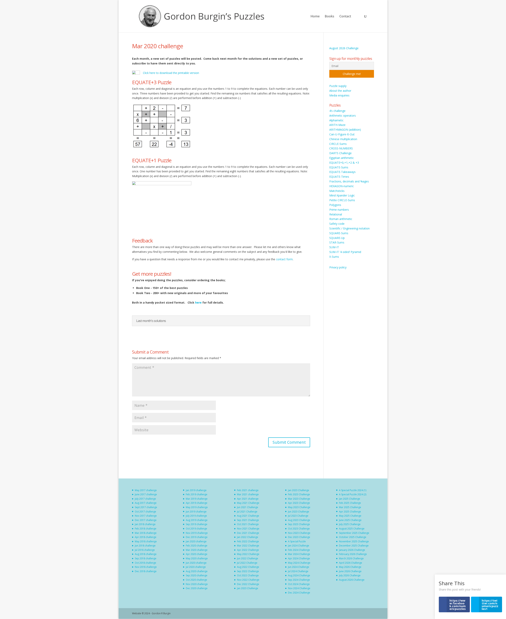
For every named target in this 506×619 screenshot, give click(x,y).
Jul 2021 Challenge (247, 511)
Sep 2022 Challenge (248, 571)
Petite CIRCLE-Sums (342, 200)
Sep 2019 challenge (196, 524)
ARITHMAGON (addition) (345, 129)
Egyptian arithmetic (341, 158)
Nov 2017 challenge (146, 515)
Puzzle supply (337, 86)
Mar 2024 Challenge (299, 554)
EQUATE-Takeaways (342, 172)
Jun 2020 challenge (196, 562)
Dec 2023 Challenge (299, 537)
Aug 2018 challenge (146, 554)
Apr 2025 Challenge (350, 511)
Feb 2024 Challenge (299, 550)
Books (329, 16)
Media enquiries (339, 95)
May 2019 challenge (197, 507)
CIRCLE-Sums (338, 144)
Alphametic (336, 120)
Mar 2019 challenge (197, 498)
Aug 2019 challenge (197, 520)
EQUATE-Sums (338, 167)
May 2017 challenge (146, 490)
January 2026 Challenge (352, 550)
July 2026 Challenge (350, 575)
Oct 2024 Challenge (299, 584)
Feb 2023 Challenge (299, 494)
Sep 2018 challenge (145, 558)
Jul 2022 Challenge (247, 562)
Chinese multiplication (343, 139)
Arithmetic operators (342, 115)
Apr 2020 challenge (196, 554)
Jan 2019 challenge (196, 490)
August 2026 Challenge (344, 48)
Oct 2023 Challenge (299, 528)
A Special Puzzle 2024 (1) (352, 490)
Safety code (337, 224)
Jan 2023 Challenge (247, 588)
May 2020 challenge (197, 558)
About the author (340, 90)
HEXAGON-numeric (341, 186)
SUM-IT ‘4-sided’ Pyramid (345, 252)
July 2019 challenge (196, 515)
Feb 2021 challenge (248, 490)
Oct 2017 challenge (145, 511)
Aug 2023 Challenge (299, 520)
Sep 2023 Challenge (299, 524)
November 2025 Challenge (354, 541)
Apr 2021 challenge (248, 498)
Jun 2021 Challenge (247, 507)
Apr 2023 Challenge (299, 503)
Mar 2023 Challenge (299, 498)
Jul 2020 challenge (196, 567)
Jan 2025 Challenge (349, 498)
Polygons (335, 205)
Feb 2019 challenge (196, 494)
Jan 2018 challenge (145, 524)
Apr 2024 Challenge (299, 558)
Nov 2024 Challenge (299, 588)
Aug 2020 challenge (197, 571)
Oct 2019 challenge (196, 528)
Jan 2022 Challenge (247, 537)
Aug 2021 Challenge (248, 515)
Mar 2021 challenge (248, 494)
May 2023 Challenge (299, 507)
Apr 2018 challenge (145, 537)
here (198, 302)
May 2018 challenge (146, 541)
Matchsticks (337, 191)
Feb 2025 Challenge (350, 503)
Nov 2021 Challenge (248, 528)
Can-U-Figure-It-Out (342, 134)
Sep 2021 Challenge (248, 520)
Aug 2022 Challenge (248, 567)
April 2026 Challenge (350, 562)
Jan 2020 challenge (196, 541)
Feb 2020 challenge (196, 545)
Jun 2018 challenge (145, 545)
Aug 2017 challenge (146, 503)
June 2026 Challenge (350, 571)
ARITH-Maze (337, 125)
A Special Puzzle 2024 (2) (352, 494)
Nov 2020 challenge (197, 584)
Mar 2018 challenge (146, 533)
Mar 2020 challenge (197, 550)
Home (315, 16)
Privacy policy (337, 267)
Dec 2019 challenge (197, 537)
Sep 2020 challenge (196, 575)
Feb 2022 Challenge (248, 541)
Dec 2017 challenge (146, 520)
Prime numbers (339, 209)
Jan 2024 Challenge (298, 545)
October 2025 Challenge (352, 537)
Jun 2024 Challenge (298, 567)
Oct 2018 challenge (145, 562)
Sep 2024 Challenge (299, 579)
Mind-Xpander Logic (342, 195)
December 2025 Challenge (354, 545)
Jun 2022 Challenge (247, 558)
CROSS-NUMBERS (341, 148)
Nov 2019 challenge (197, 533)
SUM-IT (334, 247)
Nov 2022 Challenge (248, 579)
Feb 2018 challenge (145, 528)
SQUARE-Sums (338, 233)
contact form (284, 259)
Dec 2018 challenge (146, 571)
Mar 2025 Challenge (350, 507)
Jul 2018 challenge (145, 550)
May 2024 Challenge (299, 562)
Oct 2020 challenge (196, 579)
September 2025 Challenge (354, 533)
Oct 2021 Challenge (248, 524)
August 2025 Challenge (351, 528)
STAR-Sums (336, 242)
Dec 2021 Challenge (248, 533)
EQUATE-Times (339, 176)
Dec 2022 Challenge (248, 584)
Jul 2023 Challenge (298, 515)
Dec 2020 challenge (197, 588)
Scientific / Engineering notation (349, 228)
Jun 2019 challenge (196, 511)
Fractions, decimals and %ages (349, 181)
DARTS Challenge (340, 153)
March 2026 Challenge (351, 558)
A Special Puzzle (297, 541)
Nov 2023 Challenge (299, 533)
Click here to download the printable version (171, 73)
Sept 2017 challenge (146, 507)
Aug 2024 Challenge (299, 575)
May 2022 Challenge (248, 554)
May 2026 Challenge (350, 567)
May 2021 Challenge (248, 503)
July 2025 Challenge (350, 524)
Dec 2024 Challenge (299, 592)
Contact (345, 16)
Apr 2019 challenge (196, 503)
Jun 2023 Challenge (298, 511)
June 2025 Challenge (350, 520)
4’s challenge (337, 111)
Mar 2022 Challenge (248, 545)
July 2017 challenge (145, 498)
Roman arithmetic (340, 219)
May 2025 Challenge (350, 515)
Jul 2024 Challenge (298, 571)
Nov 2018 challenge (146, 567)
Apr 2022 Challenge (248, 550)
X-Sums (334, 257)
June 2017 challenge (146, 494)
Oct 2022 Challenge (248, 575)
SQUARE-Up (337, 238)
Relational (335, 214)
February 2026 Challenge (353, 554)
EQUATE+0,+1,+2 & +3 (344, 162)
